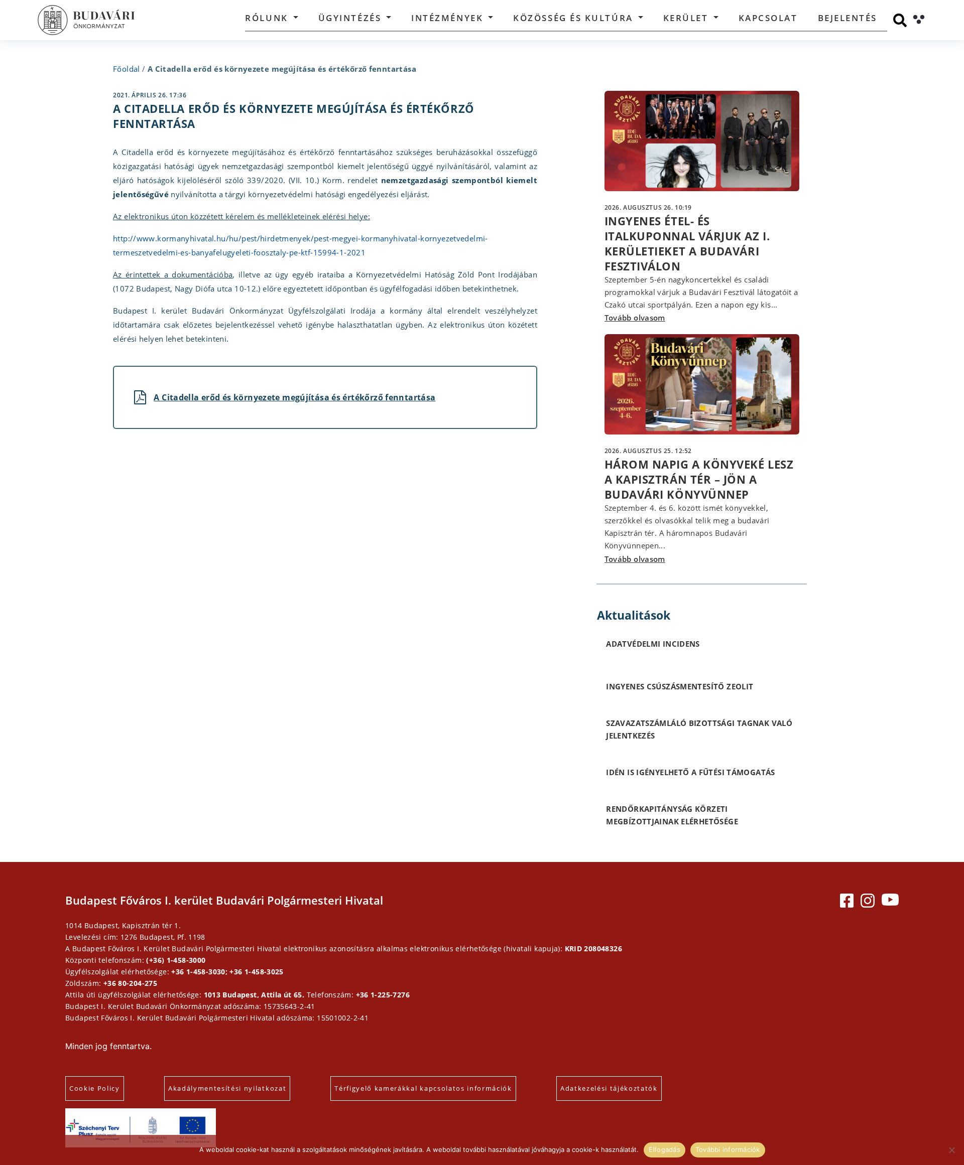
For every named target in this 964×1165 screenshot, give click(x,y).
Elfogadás (664, 1149)
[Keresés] (900, 20)
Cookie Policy (94, 1088)
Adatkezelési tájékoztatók (609, 1088)
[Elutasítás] (951, 1150)
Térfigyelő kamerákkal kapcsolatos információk (423, 1088)
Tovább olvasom (635, 318)
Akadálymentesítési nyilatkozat (227, 1088)
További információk (727, 1149)
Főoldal (126, 69)
